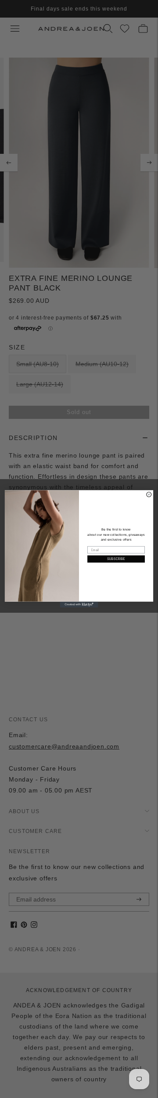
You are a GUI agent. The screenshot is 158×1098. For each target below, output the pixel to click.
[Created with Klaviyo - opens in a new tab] (79, 604)
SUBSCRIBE (116, 559)
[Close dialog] (149, 494)
